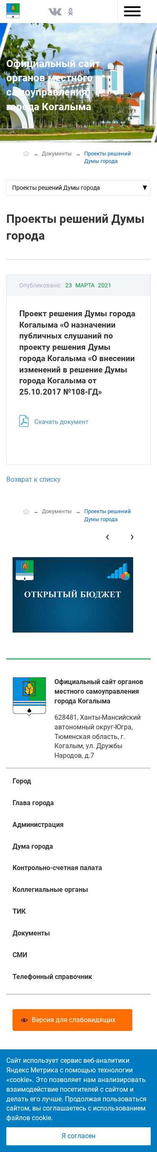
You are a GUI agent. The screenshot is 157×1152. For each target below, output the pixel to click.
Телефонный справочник (52, 977)
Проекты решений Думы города (56, 187)
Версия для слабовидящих (74, 1020)
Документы (57, 153)
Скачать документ (61, 422)
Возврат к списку (33, 479)
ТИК (19, 911)
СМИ (20, 955)
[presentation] (107, 536)
